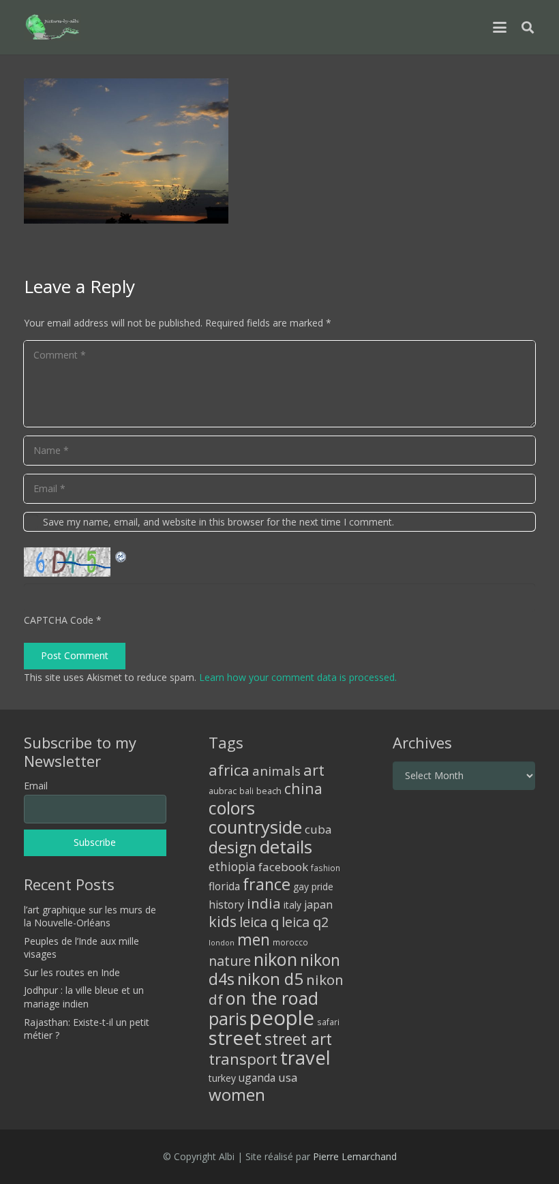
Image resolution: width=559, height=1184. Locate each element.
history (226, 904)
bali (246, 790)
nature (230, 961)
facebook (283, 867)
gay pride (313, 886)
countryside (255, 827)
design (233, 847)
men (253, 939)
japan (318, 904)
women (237, 1094)
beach (269, 791)
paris (228, 1018)
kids (223, 921)
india (264, 903)
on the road (272, 998)
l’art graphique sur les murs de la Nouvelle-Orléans (90, 916)
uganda (257, 1077)
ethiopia (232, 866)
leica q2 (305, 922)
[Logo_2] (52, 27)
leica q (259, 921)
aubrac (223, 791)
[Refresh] (121, 555)
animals (276, 771)
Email (36, 785)
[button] (499, 27)
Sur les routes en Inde (72, 972)
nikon (275, 959)
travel (305, 1057)
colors (232, 807)
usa (288, 1077)
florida (224, 886)
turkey (222, 1078)
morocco (290, 942)
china (303, 788)
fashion (325, 867)
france (266, 884)
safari (328, 1021)
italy (292, 904)
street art (298, 1039)
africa (229, 769)
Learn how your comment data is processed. (298, 677)
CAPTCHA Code (58, 619)
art (313, 769)
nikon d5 (270, 978)
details (286, 846)
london (222, 942)
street (235, 1037)
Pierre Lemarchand (355, 1156)
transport (243, 1058)
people (282, 1017)
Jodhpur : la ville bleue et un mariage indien (84, 997)
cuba (318, 829)
